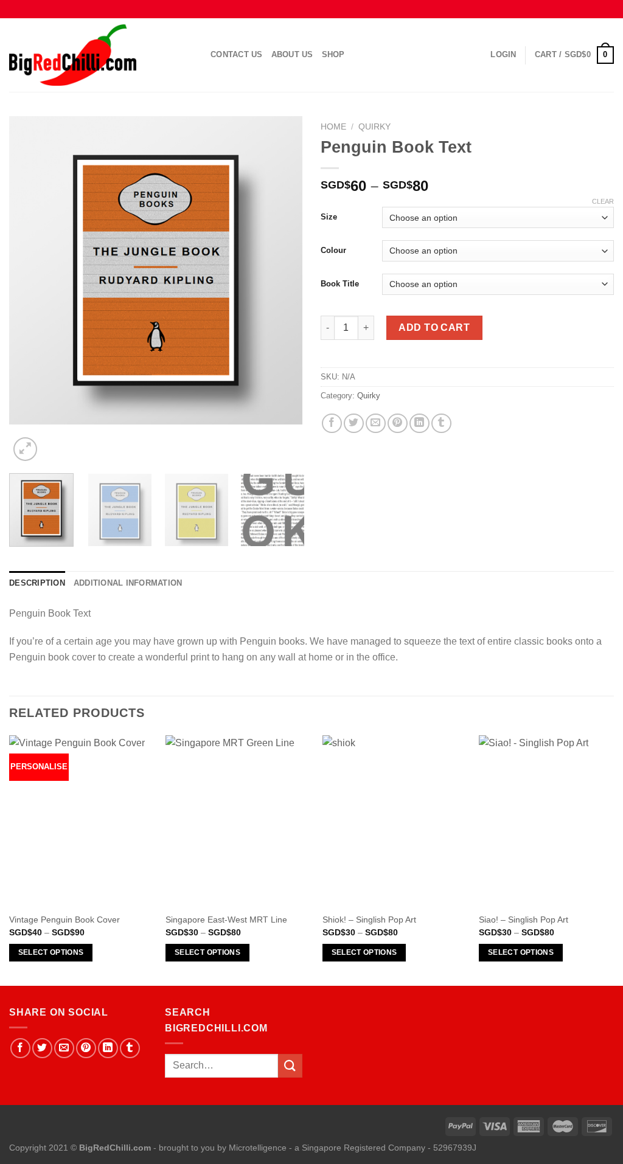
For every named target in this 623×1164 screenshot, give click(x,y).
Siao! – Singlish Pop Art (523, 919)
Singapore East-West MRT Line (226, 919)
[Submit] (290, 1066)
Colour (333, 250)
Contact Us (237, 54)
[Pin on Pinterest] (398, 424)
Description (37, 582)
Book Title (340, 283)
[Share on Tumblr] (441, 424)
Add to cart (434, 327)
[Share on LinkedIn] (419, 424)
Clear (603, 201)
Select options (51, 952)
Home (333, 126)
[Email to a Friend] (376, 424)
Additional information (128, 582)
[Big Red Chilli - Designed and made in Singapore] (100, 55)
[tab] (37, 583)
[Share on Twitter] (354, 424)
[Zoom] (25, 449)
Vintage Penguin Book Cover (64, 919)
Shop (333, 54)
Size (329, 216)
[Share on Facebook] (332, 424)
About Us (292, 54)
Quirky (374, 126)
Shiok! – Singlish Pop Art (369, 919)
